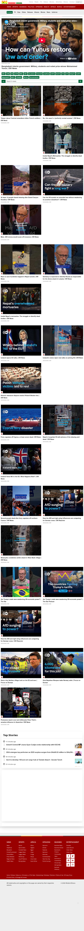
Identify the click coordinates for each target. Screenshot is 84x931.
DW (12, 74)
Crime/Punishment (12, 852)
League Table (22, 854)
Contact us (26, 875)
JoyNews (46, 74)
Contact (72, 2)
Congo (32, 854)
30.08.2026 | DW (5, 360)
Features (45, 850)
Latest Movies (70, 847)
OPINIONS (39, 7)
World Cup (21, 856)
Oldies (24, 12)
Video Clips (69, 852)
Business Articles (58, 847)
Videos (46, 2)
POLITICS (31, 7)
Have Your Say (46, 859)
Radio (36, 2)
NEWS (9, 7)
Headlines (9, 847)
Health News (10, 861)
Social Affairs (10, 854)
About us (18, 875)
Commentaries (46, 856)
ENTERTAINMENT (70, 7)
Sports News (22, 847)
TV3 (63, 74)
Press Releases (10, 856)
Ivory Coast (33, 859)
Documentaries (34, 77)
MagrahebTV (6, 77)
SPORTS (15, 7)
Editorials (45, 854)
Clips (18, 12)
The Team (32, 875)
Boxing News (22, 861)
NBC (21, 74)
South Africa (34, 861)
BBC (3, 74)
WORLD (59, 7)
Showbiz (68, 845)
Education (9, 850)
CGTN (16, 74)
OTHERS (18, 77)
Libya (32, 852)
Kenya (32, 856)
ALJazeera (32, 74)
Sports (20, 845)
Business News (58, 845)
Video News (69, 850)
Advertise (59, 2)
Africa (32, 845)
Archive (9, 12)
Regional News (10, 859)
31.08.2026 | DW (5, 122)
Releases (30, 12)
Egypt (32, 850)
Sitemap (46, 875)
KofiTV (78, 74)
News (48, 12)
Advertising (40, 875)
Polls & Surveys (47, 861)
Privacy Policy (68, 875)
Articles (44, 847)
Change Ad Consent (21, 877)
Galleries (54, 12)
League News (22, 852)
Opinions (45, 845)
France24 (39, 74)
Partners (52, 875)
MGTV (13, 77)
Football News (22, 850)
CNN (8, 74)
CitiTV (52, 74)
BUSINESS (23, 7)
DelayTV (72, 74)
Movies (52, 2)
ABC (25, 74)
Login (78, 2)
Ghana (66, 2)
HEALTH (46, 7)
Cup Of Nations (23, 859)
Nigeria (32, 847)
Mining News (57, 865)
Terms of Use (59, 875)
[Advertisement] (41, 916)
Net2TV (58, 74)
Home (31, 2)
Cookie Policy (11, 877)
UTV (67, 74)
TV (41, 2)
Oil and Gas (57, 863)
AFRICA (53, 7)
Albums (36, 12)
